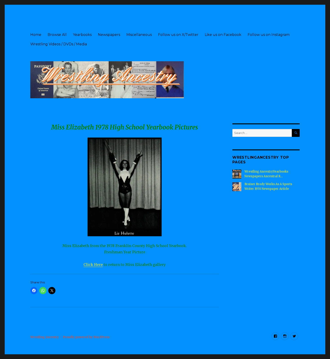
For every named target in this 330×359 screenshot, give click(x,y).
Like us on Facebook (223, 35)
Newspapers (109, 35)
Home (35, 35)
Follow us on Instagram (269, 35)
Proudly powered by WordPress (86, 337)
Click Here (93, 264)
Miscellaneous (139, 35)
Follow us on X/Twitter (178, 35)
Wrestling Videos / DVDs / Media (58, 44)
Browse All (57, 35)
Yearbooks (82, 35)
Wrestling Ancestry (44, 337)
